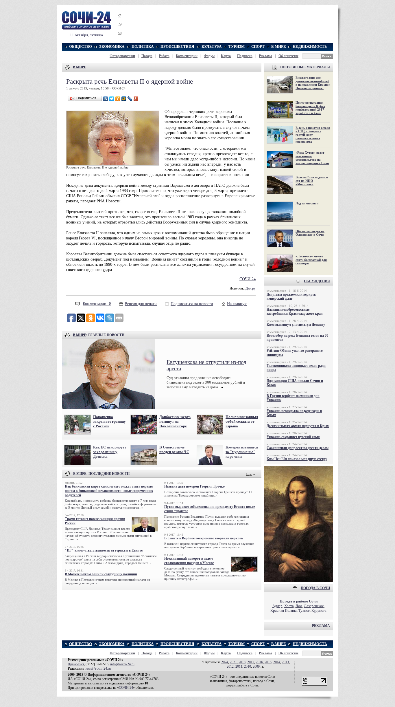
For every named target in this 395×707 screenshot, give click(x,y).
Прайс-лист (76, 664)
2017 (250, 662)
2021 (233, 662)
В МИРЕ (278, 46)
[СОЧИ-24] (86, 28)
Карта (226, 56)
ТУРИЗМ (236, 46)
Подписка (244, 56)
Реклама (265, 56)
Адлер (277, 606)
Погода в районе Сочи (299, 601)
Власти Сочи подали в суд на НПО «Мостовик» (312, 180)
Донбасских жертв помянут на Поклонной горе (175, 421)
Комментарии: (97, 303)
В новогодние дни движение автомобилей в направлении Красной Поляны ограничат (313, 83)
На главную (237, 304)
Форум (209, 56)
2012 (230, 666)
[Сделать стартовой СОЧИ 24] (119, 21)
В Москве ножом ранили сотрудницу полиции (101, 574)
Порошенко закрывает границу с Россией (109, 421)
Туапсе (304, 610)
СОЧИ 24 (247, 279)
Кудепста (318, 610)
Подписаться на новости (192, 304)
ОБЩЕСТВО (80, 46)
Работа (164, 56)
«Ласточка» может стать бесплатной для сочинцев (311, 259)
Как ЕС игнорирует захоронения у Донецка (109, 452)
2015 (268, 662)
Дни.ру (251, 288)
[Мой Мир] (124, 98)
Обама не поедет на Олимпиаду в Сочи (310, 232)
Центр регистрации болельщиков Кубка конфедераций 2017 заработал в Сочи (310, 108)
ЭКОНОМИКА (111, 46)
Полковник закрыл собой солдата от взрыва (242, 421)
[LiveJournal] (130, 98)
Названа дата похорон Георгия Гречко (194, 486)
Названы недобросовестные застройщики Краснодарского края (295, 311)
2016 (259, 662)
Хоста (289, 606)
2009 (256, 666)
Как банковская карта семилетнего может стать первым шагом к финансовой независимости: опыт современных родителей (109, 490)
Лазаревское (314, 606)
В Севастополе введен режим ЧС (174, 449)
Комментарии (187, 56)
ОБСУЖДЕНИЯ (317, 281)
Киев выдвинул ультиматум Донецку (296, 325)
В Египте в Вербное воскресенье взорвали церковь (203, 538)
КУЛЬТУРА (212, 46)
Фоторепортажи (122, 56)
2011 (238, 666)
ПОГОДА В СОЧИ (315, 588)
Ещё (249, 474)
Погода (146, 56)
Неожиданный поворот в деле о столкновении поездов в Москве (189, 560)
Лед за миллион (307, 203)
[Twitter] (112, 98)
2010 (247, 666)
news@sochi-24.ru (98, 668)
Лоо (299, 606)
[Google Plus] (136, 98)
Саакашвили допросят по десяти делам (297, 448)
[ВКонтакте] (106, 98)
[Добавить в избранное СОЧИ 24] (119, 30)
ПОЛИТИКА (143, 46)
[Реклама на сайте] (298, 580)
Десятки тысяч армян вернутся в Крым (298, 426)
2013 (285, 662)
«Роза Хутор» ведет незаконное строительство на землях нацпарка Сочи (312, 158)
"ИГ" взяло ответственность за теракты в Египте (104, 550)
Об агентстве (288, 56)
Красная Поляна (283, 610)
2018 (242, 662)
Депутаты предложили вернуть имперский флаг (291, 296)
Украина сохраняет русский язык (293, 437)
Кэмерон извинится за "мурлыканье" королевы (242, 452)
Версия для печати (141, 304)
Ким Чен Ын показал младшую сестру (297, 459)
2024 (224, 662)
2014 (276, 662)
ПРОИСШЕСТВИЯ (177, 46)
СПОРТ (258, 46)
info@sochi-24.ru (122, 664)
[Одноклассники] (118, 98)
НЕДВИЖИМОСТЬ (310, 46)
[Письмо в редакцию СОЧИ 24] (119, 34)
